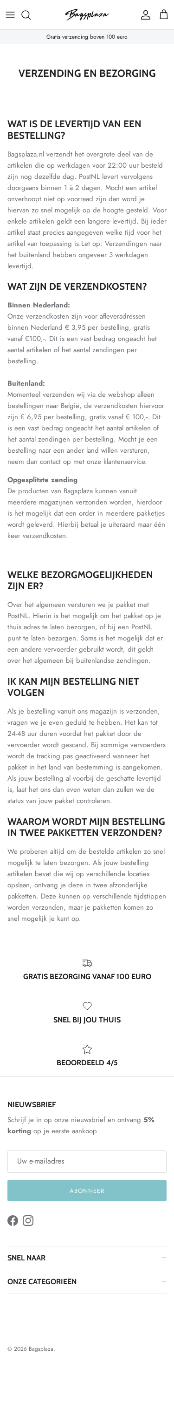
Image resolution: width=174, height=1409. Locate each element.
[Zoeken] (30, 15)
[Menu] (10, 15)
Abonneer (87, 1190)
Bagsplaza (41, 1349)
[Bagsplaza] (87, 15)
